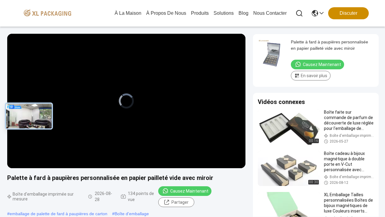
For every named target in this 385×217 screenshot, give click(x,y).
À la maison (128, 13)
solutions (224, 13)
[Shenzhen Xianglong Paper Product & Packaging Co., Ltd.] (47, 13)
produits (200, 13)
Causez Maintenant (189, 191)
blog (243, 13)
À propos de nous (166, 13)
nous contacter (270, 13)
